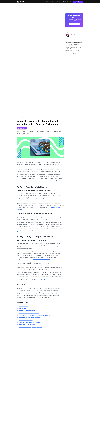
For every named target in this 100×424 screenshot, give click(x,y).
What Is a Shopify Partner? (25, 308)
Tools (53, 1)
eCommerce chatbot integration (25, 231)
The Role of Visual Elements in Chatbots (73, 42)
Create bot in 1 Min (74, 23)
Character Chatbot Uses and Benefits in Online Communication (34, 315)
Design (21, 7)
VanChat (55, 168)
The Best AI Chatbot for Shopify (27, 310)
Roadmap (69, 1)
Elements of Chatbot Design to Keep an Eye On (30, 327)
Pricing (64, 1)
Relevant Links (68, 61)
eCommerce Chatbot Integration (27, 324)
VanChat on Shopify (24, 306)
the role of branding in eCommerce (41, 259)
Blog (17, 7)
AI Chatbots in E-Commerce (25, 320)
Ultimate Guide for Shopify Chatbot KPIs (29, 313)
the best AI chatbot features (42, 279)
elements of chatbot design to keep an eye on (39, 182)
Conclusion (67, 60)
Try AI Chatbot (21, 128)
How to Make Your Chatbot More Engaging (29, 322)
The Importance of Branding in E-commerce (29, 317)
